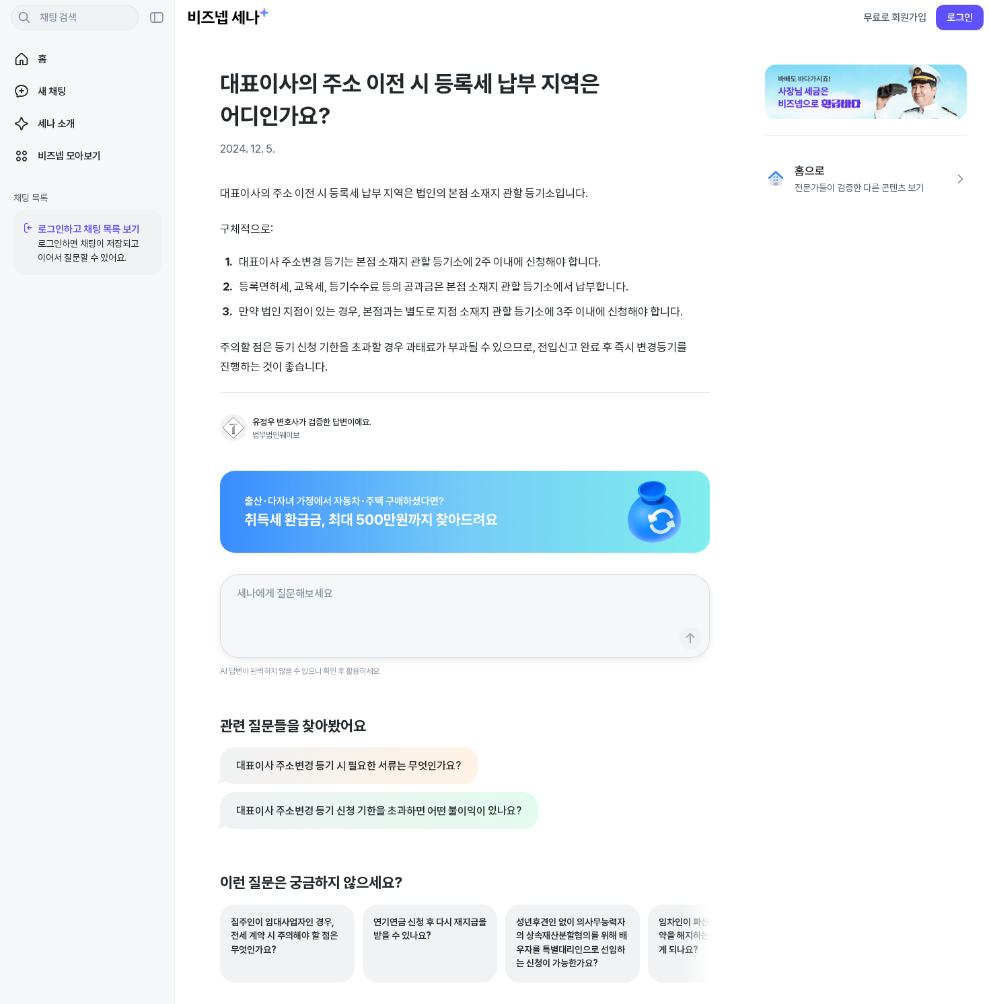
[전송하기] (690, 638)
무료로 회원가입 (894, 17)
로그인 (960, 17)
